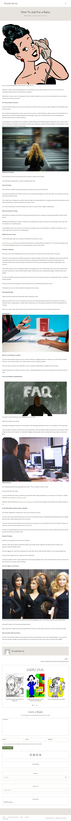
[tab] (32, 705)
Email (27, 739)
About (4, 817)
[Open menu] (65, 3)
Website (50, 739)
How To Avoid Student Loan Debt (56, 699)
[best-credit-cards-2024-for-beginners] (15, 685)
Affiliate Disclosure (13, 817)
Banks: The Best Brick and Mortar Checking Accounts (55, 660)
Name (5, 739)
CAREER (34, 15)
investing (60, 637)
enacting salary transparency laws (17, 497)
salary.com (22, 502)
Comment (6, 719)
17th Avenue (63, 818)
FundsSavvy (18, 650)
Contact (27, 817)
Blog (21, 817)
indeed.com (30, 502)
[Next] (63, 688)
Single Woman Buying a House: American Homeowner (35, 699)
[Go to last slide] (8, 688)
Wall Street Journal (8, 243)
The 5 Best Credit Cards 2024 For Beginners (15, 699)
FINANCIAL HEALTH (42, 15)
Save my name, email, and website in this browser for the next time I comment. (23, 744)
